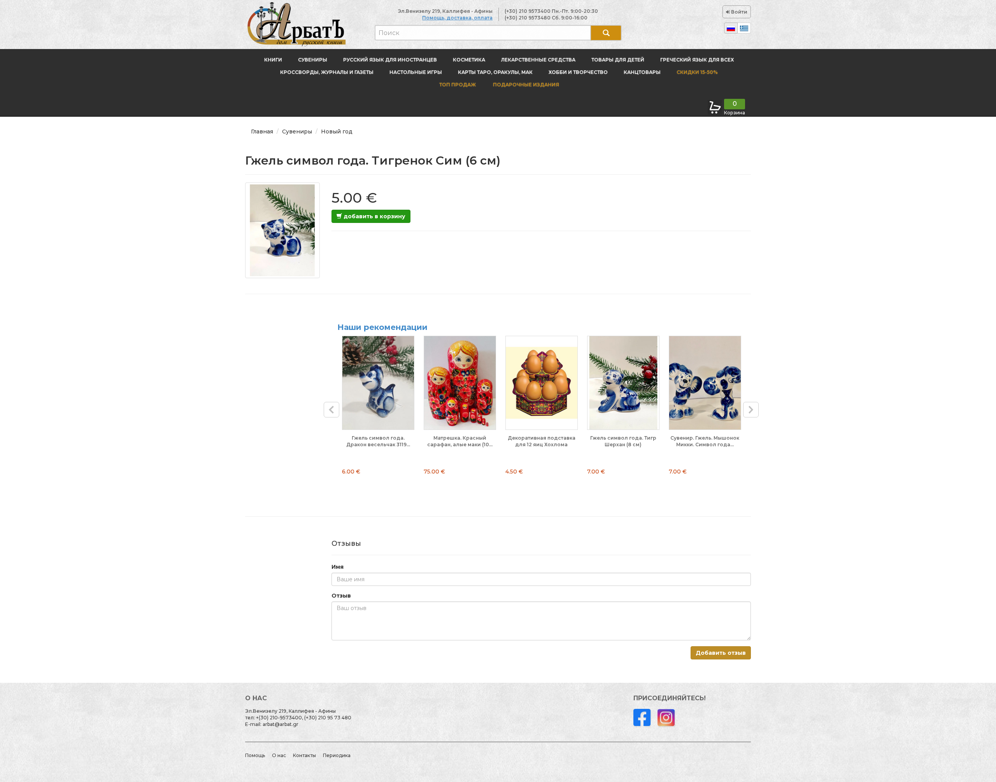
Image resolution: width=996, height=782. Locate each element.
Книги (273, 60)
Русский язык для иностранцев (390, 60)
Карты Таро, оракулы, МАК (495, 72)
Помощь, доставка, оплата (457, 18)
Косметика (469, 60)
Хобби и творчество (578, 72)
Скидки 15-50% (697, 72)
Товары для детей (617, 60)
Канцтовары (642, 72)
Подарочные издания (525, 85)
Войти (738, 12)
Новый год (336, 131)
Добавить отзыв (721, 652)
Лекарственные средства (538, 60)
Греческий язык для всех (697, 60)
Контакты (304, 755)
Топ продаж (457, 85)
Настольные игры (415, 72)
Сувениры (312, 60)
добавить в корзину (373, 216)
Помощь (255, 755)
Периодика (337, 755)
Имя (337, 566)
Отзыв (341, 595)
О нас (279, 755)
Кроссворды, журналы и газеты (327, 72)
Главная (262, 131)
